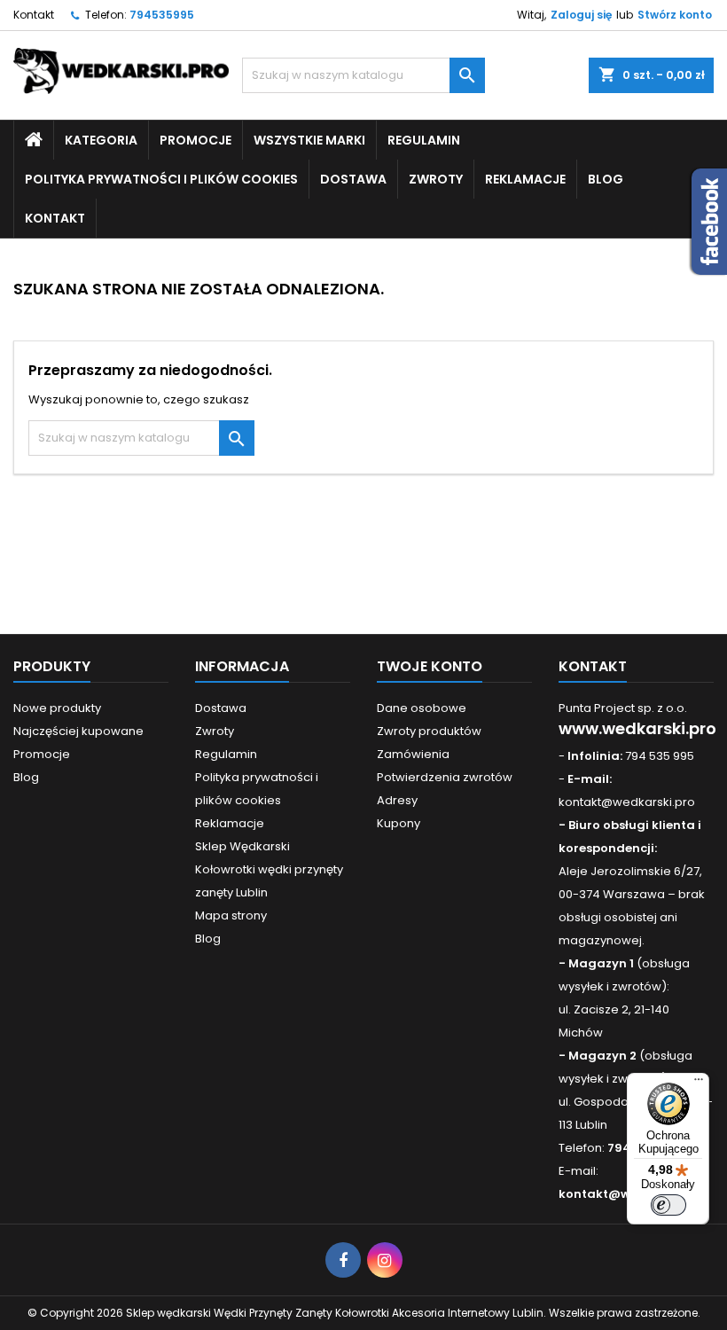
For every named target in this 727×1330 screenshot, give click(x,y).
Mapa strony (231, 915)
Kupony (398, 823)
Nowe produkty (57, 708)
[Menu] (698, 1083)
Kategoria (101, 140)
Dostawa (353, 179)
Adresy (397, 800)
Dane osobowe (421, 708)
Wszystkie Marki (309, 140)
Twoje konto (429, 666)
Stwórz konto (674, 14)
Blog (605, 179)
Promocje (195, 140)
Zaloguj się (581, 14)
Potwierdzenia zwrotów (444, 777)
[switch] (668, 1205)
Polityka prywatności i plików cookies (161, 179)
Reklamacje (525, 179)
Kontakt (33, 14)
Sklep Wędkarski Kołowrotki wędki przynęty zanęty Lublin (269, 869)
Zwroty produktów (429, 731)
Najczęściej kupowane (78, 731)
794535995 (161, 14)
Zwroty (436, 179)
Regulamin (423, 140)
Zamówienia (413, 754)
